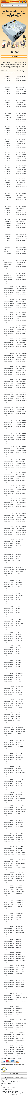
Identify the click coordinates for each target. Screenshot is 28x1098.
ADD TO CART (14, 56)
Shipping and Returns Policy (15, 1077)
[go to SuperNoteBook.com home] (14, 1)
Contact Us (14, 1073)
